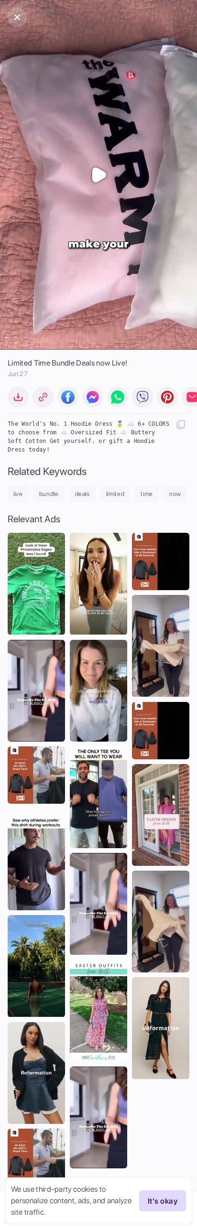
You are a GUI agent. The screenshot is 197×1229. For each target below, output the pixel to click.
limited (115, 493)
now (175, 493)
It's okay (162, 1201)
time (147, 493)
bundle (49, 493)
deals (82, 493)
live (18, 493)
